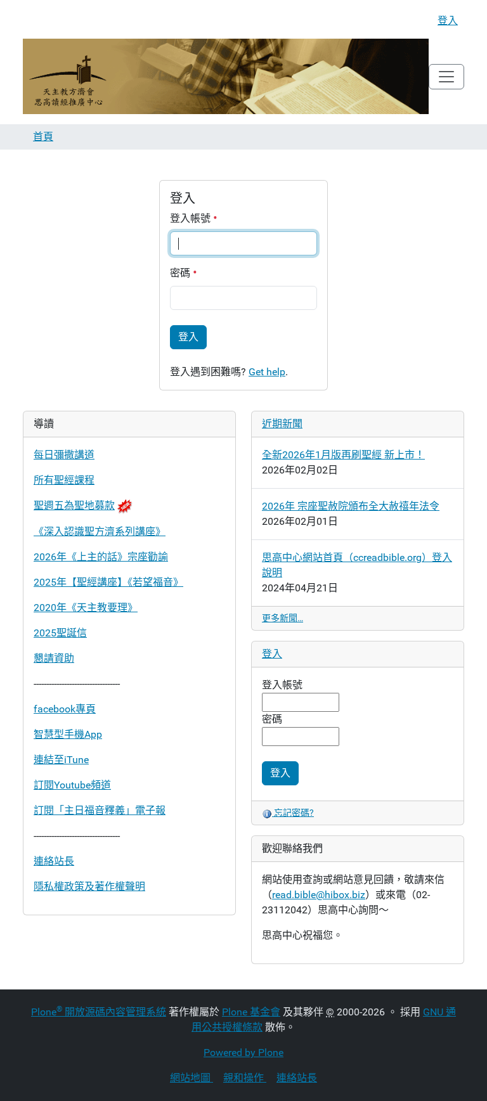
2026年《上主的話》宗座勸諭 (101, 557)
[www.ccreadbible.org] (226, 76)
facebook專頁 (65, 709)
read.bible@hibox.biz (318, 895)
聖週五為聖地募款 (74, 505)
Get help (267, 372)
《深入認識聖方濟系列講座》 (100, 531)
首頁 (43, 137)
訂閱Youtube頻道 (72, 785)
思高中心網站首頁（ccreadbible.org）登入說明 (357, 565)
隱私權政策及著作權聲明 (89, 886)
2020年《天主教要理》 (86, 608)
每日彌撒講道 (64, 455)
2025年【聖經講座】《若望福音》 (108, 582)
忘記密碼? (293, 813)
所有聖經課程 (64, 480)
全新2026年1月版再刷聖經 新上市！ (343, 455)
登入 (448, 21)
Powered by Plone (243, 1052)
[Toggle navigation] (446, 76)
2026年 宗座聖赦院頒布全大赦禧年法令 (350, 506)
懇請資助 (54, 658)
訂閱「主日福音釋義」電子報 (100, 810)
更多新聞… (282, 618)
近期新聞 (282, 424)
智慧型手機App (68, 734)
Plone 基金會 (251, 1012)
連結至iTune (61, 760)
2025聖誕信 (60, 633)
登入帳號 (191, 218)
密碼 (181, 273)
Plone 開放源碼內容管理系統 (98, 1012)
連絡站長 (54, 861)
